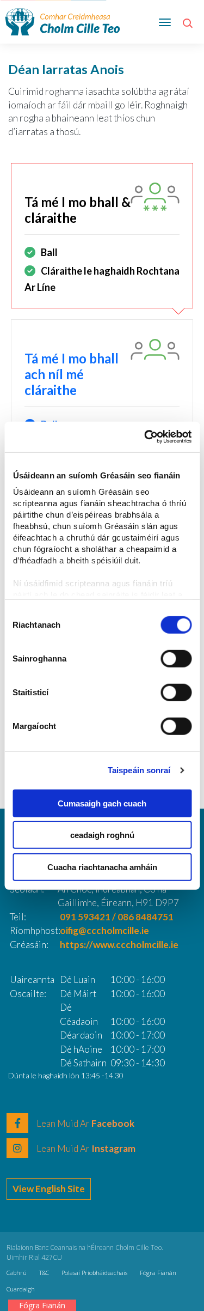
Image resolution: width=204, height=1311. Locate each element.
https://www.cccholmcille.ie (119, 944)
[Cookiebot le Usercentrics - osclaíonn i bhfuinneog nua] (145, 437)
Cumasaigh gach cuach (102, 803)
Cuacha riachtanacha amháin (102, 866)
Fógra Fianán (158, 1272)
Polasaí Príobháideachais (94, 1272)
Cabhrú (17, 1272)
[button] (189, 27)
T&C (44, 1272)
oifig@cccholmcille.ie (104, 930)
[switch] (175, 658)
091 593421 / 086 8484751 (117, 916)
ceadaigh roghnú (102, 835)
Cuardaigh (21, 1289)
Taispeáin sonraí (139, 770)
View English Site (49, 1188)
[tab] (102, 235)
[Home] (62, 20)
